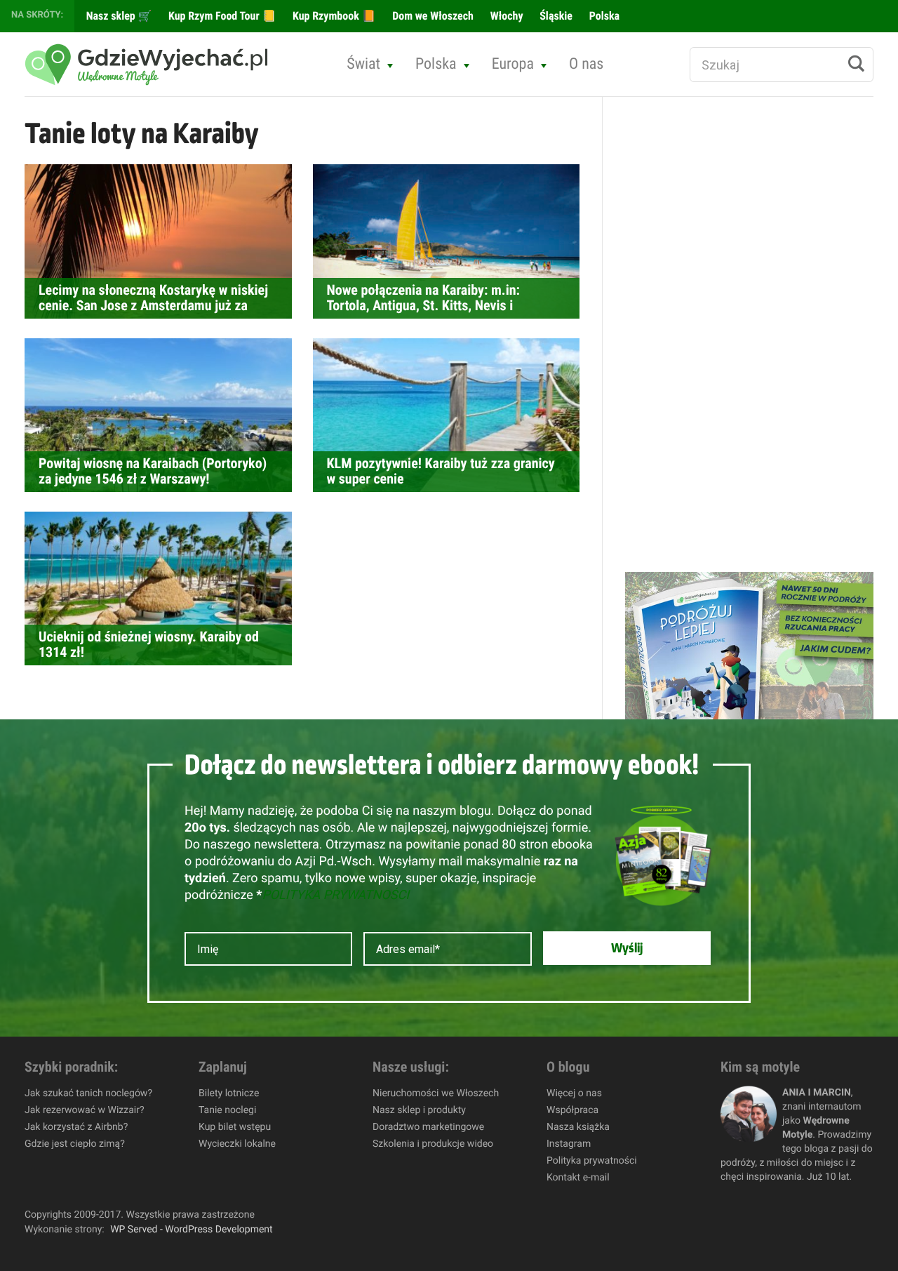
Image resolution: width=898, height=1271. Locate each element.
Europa (513, 64)
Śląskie (555, 15)
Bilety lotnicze (229, 1093)
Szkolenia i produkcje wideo (433, 1144)
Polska (603, 15)
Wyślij (627, 948)
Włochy (505, 15)
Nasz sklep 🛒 (117, 15)
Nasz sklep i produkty (419, 1110)
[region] (182, 1169)
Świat (363, 64)
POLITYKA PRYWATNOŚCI (335, 895)
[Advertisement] (730, 334)
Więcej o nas (574, 1093)
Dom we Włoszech (431, 15)
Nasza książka (578, 1127)
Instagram (569, 1144)
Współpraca (572, 1110)
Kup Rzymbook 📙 (332, 15)
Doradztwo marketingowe (428, 1127)
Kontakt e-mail (578, 1177)
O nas (586, 64)
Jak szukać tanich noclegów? (88, 1093)
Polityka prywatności (592, 1160)
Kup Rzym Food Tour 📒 (221, 15)
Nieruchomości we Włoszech (436, 1093)
